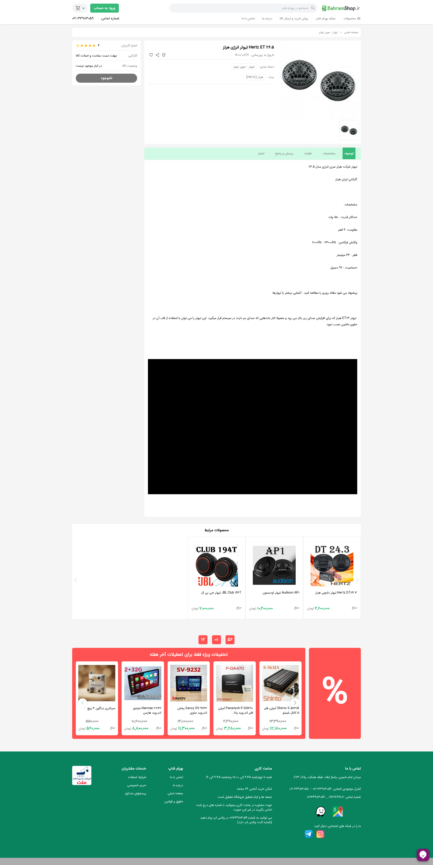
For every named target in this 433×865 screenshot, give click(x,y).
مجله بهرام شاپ (325, 18)
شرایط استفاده (137, 777)
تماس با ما (248, 18)
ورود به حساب (104, 8)
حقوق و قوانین (173, 801)
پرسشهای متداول (135, 793)
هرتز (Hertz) (254, 77)
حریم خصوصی (136, 785)
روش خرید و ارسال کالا (293, 18)
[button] (294, 702)
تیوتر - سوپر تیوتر (328, 32)
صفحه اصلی (351, 32)
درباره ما (267, 18)
